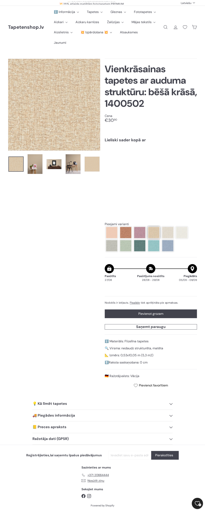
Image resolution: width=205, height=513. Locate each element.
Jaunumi (60, 43)
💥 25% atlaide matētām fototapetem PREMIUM (91, 3)
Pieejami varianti (117, 224)
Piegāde (135, 302)
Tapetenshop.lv (26, 27)
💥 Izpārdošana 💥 (94, 32)
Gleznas (117, 12)
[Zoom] (54, 105)
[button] (112, 233)
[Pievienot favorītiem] (191, 153)
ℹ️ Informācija (65, 12)
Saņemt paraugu (151, 326)
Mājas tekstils (142, 22)
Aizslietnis (61, 32)
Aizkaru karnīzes (87, 22)
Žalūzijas (114, 22)
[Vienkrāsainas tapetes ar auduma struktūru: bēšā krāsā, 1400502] (150, 159)
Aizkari (59, 22)
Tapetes (93, 12)
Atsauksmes (129, 32)
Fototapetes (143, 12)
